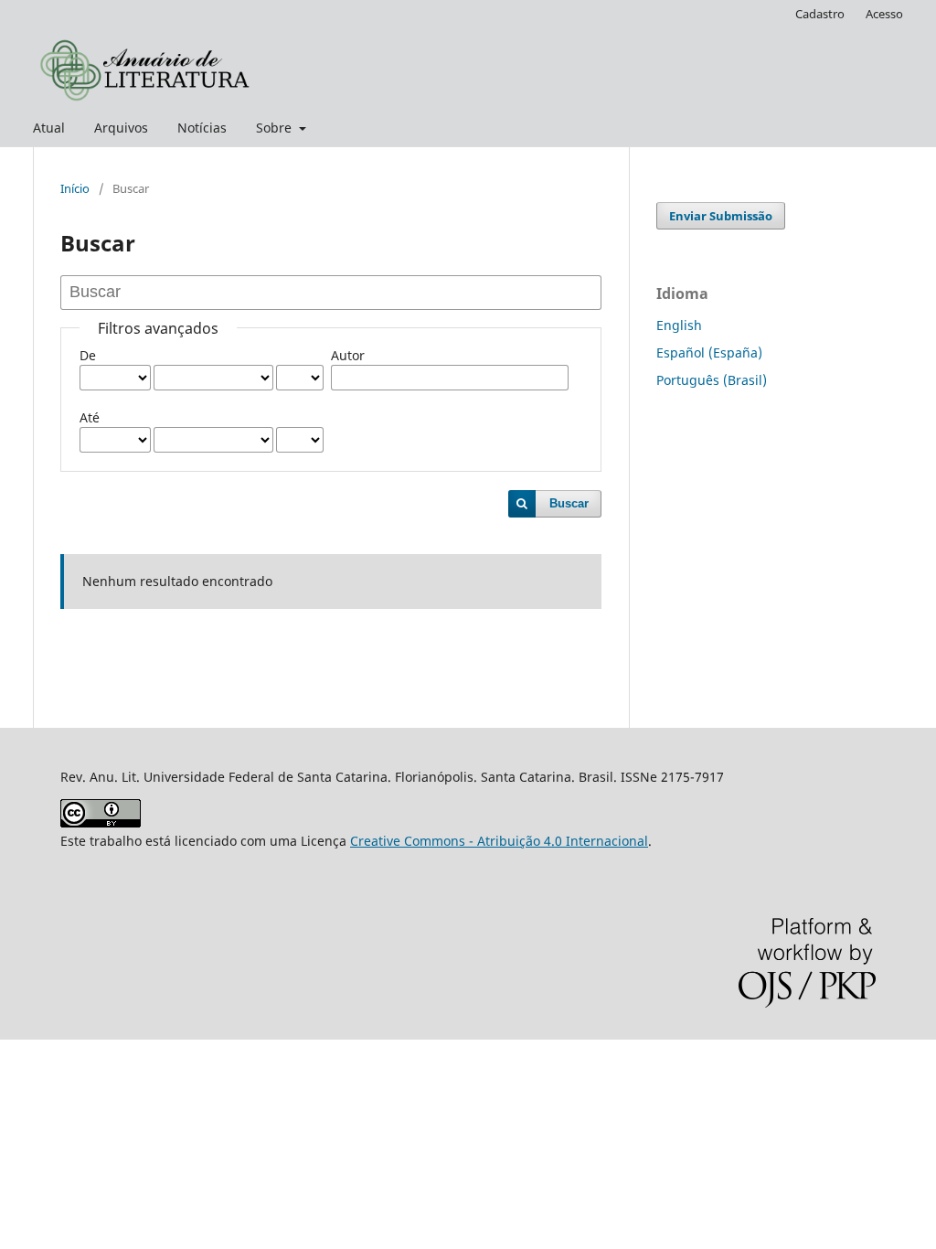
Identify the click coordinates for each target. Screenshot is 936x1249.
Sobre (275, 127)
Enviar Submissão (720, 216)
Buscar (569, 503)
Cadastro (820, 13)
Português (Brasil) (711, 380)
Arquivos (121, 127)
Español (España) (709, 352)
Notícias (202, 127)
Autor (348, 355)
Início (75, 188)
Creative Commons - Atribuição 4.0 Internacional (499, 840)
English (679, 325)
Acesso (884, 13)
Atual (49, 127)
